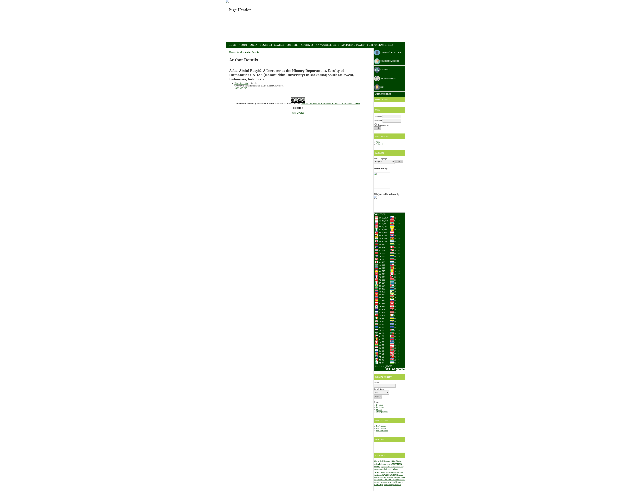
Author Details (252, 52)
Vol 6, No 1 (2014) (241, 83)
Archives (307, 44)
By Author (380, 407)
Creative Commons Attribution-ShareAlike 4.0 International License (330, 104)
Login (253, 44)
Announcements (327, 44)
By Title (379, 409)
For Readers (381, 426)
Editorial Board (352, 44)
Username (378, 116)
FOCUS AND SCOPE (387, 78)
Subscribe (380, 144)
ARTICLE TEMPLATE (382, 94)
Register (266, 44)
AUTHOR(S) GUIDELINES (390, 52)
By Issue (379, 405)
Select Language (380, 158)
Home (232, 44)
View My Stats (298, 113)
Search (279, 44)
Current (293, 44)
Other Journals (382, 412)
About (243, 44)
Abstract (238, 88)
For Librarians (382, 431)
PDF (245, 88)
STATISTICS (384, 70)
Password (378, 121)
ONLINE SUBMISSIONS (389, 61)
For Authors (381, 428)
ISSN (382, 87)
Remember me (383, 125)
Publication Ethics (380, 44)
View (378, 142)
